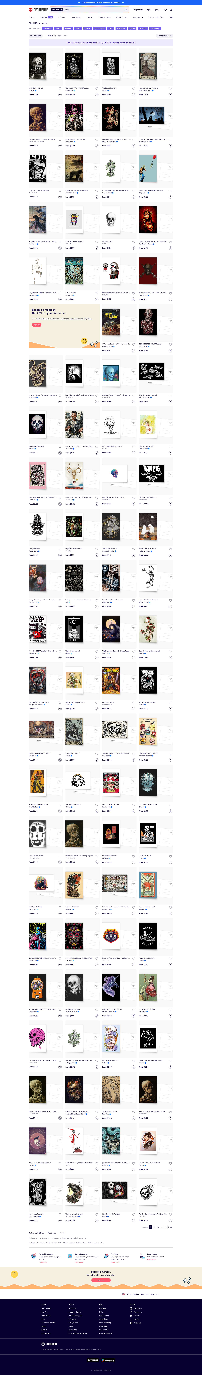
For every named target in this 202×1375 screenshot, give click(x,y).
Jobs (71, 1326)
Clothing (46, 17)
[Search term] (126, 10)
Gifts (171, 17)
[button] (101, 2)
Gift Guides (45, 1308)
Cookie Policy (96, 1349)
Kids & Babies (121, 17)
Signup (44, 1330)
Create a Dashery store (78, 1333)
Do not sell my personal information (78, 1349)
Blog (43, 1319)
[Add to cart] (60, 94)
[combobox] (89, 10)
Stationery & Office (156, 17)
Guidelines (103, 1319)
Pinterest (137, 1323)
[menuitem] (32, 17)
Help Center (104, 1315)
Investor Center (75, 1312)
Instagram (138, 1308)
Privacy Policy (59, 1349)
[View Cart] (170, 9)
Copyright (103, 1326)
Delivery (102, 1308)
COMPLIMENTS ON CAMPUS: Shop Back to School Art (101, 2)
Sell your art (73, 1323)
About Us (72, 1308)
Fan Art (44, 1312)
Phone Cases (76, 17)
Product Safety (105, 1323)
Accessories (138, 17)
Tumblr (136, 1319)
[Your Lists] (165, 9)
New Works (45, 1315)
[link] (47, 28)
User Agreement (47, 1349)
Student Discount (48, 1323)
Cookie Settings (105, 1333)
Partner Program (75, 1315)
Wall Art (90, 17)
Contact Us (103, 1330)
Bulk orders (45, 1333)
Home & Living (105, 17)
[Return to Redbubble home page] (38, 10)
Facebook (138, 1312)
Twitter (136, 1316)
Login (43, 1326)
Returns (102, 1312)
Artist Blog (73, 1330)
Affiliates (72, 1319)
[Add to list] (60, 88)
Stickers (61, 17)
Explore (32, 17)
